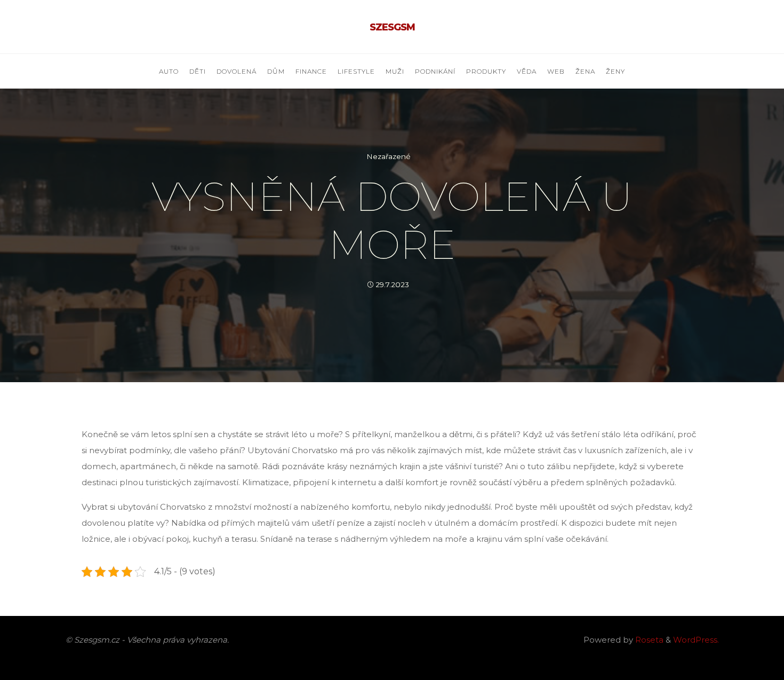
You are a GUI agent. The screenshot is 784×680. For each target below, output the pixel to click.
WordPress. (696, 640)
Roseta (648, 640)
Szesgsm (392, 27)
